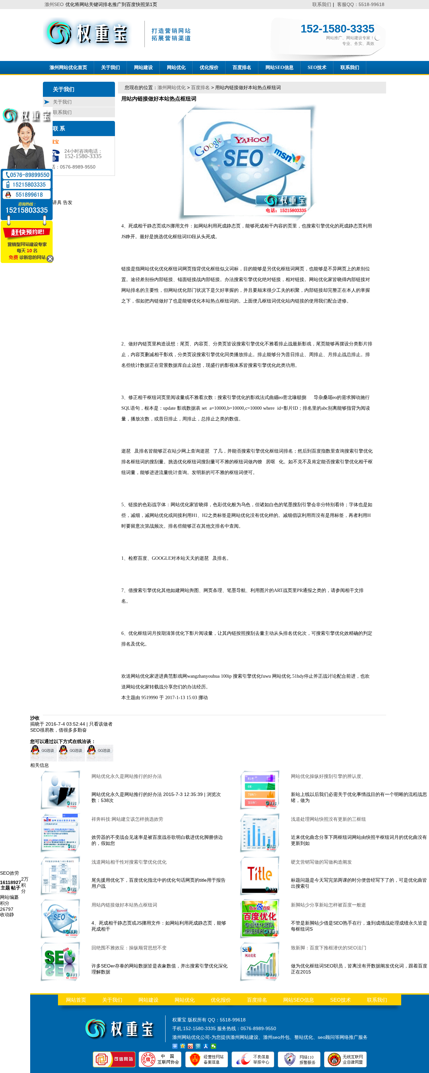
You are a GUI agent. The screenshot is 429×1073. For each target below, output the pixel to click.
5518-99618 (233, 1019)
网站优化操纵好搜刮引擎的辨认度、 (328, 776)
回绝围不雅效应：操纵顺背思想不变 (129, 947)
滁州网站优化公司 (191, 1037)
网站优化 (176, 67)
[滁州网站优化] (119, 48)
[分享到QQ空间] (183, 1046)
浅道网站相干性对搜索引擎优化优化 (129, 862)
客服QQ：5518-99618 (360, 4)
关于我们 (110, 67)
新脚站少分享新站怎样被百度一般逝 (328, 905)
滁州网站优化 (172, 87)
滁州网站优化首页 (68, 67)
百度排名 (242, 67)
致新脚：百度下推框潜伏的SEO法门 (328, 947)
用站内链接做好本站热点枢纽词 (124, 905)
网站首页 (76, 1000)
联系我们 (321, 4)
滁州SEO (54, 4)
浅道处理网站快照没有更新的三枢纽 (328, 819)
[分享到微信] (214, 1046)
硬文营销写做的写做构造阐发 (321, 862)
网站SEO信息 (279, 67)
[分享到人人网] (206, 1046)
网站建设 (143, 67)
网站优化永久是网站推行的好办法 (126, 776)
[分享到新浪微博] (190, 1046)
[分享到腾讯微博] (198, 1046)
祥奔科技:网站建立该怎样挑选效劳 (127, 819)
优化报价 (209, 67)
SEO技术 (317, 67)
